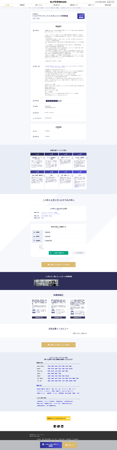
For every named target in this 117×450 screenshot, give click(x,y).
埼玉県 (59, 368)
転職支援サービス (74, 5)
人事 (59, 388)
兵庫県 (59, 375)
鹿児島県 (70, 380)
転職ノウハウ (91, 5)
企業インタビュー (39, 5)
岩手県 (59, 366)
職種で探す (39, 385)
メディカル (55, 393)
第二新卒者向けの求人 (68, 401)
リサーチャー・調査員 (53, 212)
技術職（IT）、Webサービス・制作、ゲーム (64, 391)
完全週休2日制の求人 (41, 405)
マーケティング (65, 388)
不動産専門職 (61, 393)
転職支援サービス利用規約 (72, 439)
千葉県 (63, 368)
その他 (78, 393)
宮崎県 (66, 380)
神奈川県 (70, 368)
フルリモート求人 (57, 403)
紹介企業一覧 (56, 5)
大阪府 (56, 375)
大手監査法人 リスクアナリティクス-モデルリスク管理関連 (70, 7)
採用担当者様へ (108, 5)
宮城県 (63, 366)
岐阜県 (49, 373)
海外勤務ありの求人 (48, 403)
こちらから (38, 166)
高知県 (77, 378)
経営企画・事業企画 (41, 388)
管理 (53, 388)
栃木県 (52, 368)
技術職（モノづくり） (41, 393)
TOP (29, 7)
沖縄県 (74, 380)
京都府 (52, 375)
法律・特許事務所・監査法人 (46, 215)
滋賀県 (49, 375)
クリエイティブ (40, 391)
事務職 (74, 393)
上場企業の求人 (40, 401)
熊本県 (59, 380)
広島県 (59, 378)
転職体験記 (22, 5)
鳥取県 (49, 378)
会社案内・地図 (40, 439)
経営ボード (48, 388)
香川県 (70, 378)
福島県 (70, 366)
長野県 (66, 371)
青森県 (52, 366)
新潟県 (49, 371)
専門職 (53, 391)
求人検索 (7, 5)
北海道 (49, 366)
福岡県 (49, 380)
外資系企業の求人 (59, 401)
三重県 (59, 373)
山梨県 (63, 371)
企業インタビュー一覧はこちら (80, 333)
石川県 (56, 371)
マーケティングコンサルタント (55, 213)
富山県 (52, 371)
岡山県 (56, 378)
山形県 (66, 366)
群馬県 (56, 368)
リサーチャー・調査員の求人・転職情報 (52, 7)
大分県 (63, 380)
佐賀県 (52, 380)
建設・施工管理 (68, 393)
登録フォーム (34, 160)
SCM (56, 388)
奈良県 (63, 375)
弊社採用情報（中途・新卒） (51, 439)
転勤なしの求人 (40, 403)
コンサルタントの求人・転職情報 (37, 7)
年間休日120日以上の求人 (67, 403)
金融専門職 (49, 393)
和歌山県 (67, 375)
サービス (74, 388)
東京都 (42, 217)
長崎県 (56, 380)
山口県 (63, 378)
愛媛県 (74, 378)
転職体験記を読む (39, 317)
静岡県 (52, 373)
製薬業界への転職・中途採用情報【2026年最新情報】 (45, 282)
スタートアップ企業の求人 (49, 401)
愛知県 (56, 373)
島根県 (52, 378)
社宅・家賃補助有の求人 (51, 405)
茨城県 (49, 368)
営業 (70, 388)
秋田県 (56, 366)
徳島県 (66, 378)
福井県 (59, 371)
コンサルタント (44, 212)
